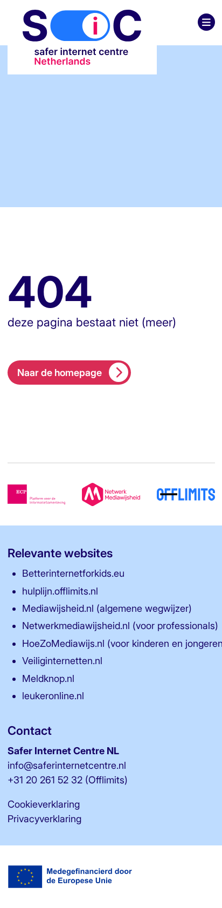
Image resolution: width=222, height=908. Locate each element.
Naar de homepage (59, 372)
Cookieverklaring (44, 804)
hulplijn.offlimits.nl (60, 591)
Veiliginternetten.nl (62, 660)
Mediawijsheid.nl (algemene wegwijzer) (107, 608)
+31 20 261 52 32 (45, 780)
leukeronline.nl (53, 695)
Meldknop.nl (48, 678)
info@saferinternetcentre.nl (67, 765)
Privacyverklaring (44, 818)
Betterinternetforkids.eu (73, 573)
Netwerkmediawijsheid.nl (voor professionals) (120, 625)
